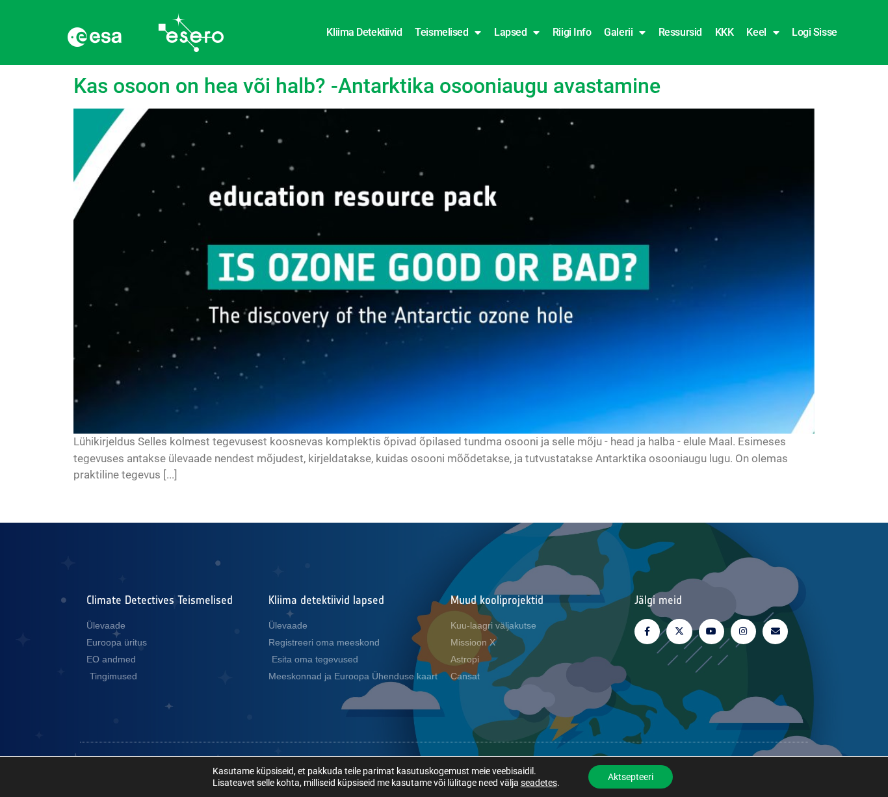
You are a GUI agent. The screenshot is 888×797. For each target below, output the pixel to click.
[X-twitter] (679, 631)
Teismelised (441, 32)
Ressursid (680, 32)
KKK (724, 32)
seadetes (539, 782)
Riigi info (572, 32)
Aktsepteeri (630, 777)
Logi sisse (814, 32)
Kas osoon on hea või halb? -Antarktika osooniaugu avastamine (366, 85)
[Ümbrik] (775, 631)
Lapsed (510, 32)
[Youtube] (711, 631)
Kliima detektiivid (364, 32)
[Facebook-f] (647, 631)
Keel (756, 32)
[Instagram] (743, 631)
